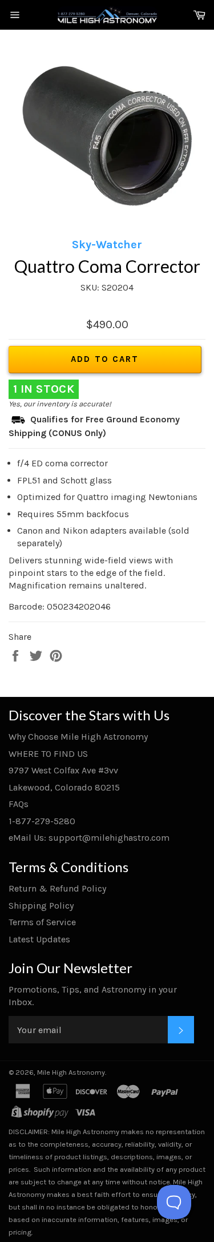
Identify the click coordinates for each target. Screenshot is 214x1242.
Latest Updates (39, 939)
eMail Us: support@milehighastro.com (89, 837)
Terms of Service (42, 922)
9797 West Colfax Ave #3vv (63, 770)
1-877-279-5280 (42, 821)
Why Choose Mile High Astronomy (78, 736)
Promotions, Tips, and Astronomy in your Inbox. (93, 995)
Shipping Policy (41, 905)
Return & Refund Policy (57, 888)
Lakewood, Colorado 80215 (64, 787)
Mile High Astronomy (71, 1072)
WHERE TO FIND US (48, 753)
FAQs (19, 804)
